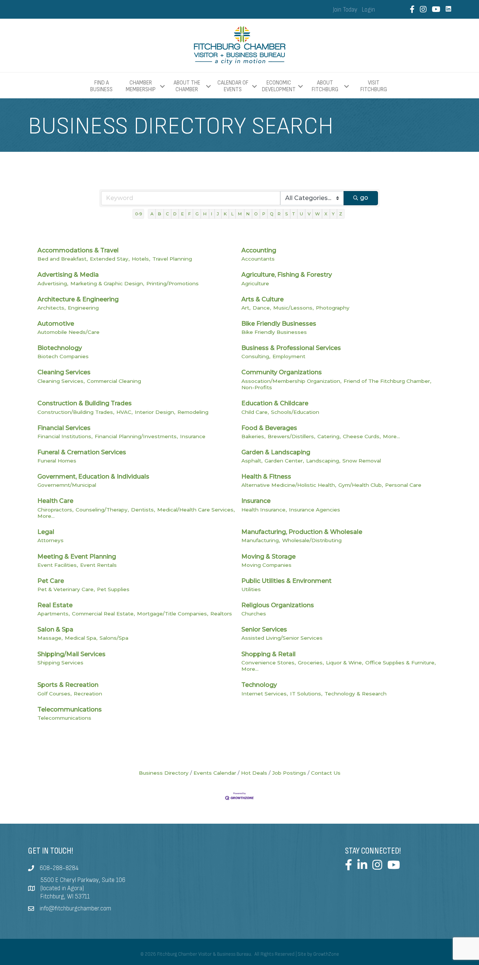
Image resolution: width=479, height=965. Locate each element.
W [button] (317, 213)
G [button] (197, 213)
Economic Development (279, 86)
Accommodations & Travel (78, 250)
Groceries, (311, 663)
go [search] (364, 197)
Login (368, 9)
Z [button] (340, 213)
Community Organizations (281, 372)
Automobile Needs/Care (68, 332)
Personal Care (403, 485)
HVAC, (124, 412)
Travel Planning (172, 259)
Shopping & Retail (268, 654)
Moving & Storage (268, 556)
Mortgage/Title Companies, (172, 614)
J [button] (218, 213)
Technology (259, 684)
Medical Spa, (81, 638)
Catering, (329, 436)
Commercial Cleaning (114, 381)
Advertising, (52, 283)
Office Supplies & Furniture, (400, 663)
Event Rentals (98, 565)
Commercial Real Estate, (103, 614)
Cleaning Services (64, 372)
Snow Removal (361, 461)
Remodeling (192, 412)
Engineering (83, 308)
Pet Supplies (113, 589)
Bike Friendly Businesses (278, 323)
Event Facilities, (57, 565)
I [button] (211, 213)
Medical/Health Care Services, (196, 510)
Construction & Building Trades (84, 403)
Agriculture (255, 283)
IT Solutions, (306, 694)
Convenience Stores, (268, 663)
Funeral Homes (56, 461)
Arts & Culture (262, 299)
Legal (45, 531)
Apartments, (53, 614)
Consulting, (255, 356)
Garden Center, (284, 461)
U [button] (301, 213)
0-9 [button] (138, 213)
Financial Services (64, 427)
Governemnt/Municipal (66, 485)
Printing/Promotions (172, 283)
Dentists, (143, 510)
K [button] (225, 213)
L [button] (232, 213)
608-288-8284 (59, 868)
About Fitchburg (325, 86)
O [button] (255, 213)
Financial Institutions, (64, 436)
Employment (288, 356)
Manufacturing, (260, 540)
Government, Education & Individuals (93, 476)
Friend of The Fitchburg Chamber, (387, 381)
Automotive (55, 323)
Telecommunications (69, 709)
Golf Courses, (54, 694)
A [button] (151, 213)
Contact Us (326, 773)
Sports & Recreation (67, 684)
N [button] (248, 213)
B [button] (159, 213)
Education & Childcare (274, 403)
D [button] (174, 213)
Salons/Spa (114, 638)
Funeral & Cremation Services (81, 452)
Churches (253, 614)
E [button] (182, 213)
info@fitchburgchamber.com (75, 908)
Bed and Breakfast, (62, 259)
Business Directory (164, 773)
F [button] (189, 213)
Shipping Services (60, 663)
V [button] (309, 213)
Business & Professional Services (291, 347)
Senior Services (264, 629)
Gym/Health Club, (360, 485)
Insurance (192, 436)
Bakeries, (253, 436)
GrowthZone (326, 954)
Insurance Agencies (314, 510)
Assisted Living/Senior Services (282, 638)
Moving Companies (266, 565)
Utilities (251, 589)
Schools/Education (295, 412)
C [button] (167, 213)
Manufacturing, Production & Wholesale (301, 531)
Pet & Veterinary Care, (66, 589)
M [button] (240, 213)
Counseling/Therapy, (102, 510)
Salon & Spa (55, 629)
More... (391, 436)
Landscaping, (323, 461)
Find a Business (101, 86)
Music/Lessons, (293, 308)
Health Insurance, (264, 510)
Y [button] (333, 213)
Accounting (258, 250)
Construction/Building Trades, (75, 412)
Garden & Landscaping (275, 452)
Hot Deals (254, 773)
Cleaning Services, (61, 381)
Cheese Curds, (362, 436)
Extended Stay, (109, 259)
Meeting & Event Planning (76, 556)
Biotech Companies (63, 356)
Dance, (262, 308)
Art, (245, 308)
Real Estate (55, 605)
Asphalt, (251, 461)
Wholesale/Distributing (312, 540)
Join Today (345, 9)
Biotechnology (59, 347)
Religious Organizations (277, 605)
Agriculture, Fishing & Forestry (286, 274)
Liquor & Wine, (344, 663)
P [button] (263, 213)
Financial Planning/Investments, (136, 436)
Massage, (49, 638)
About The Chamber (187, 86)
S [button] (286, 213)
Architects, (51, 308)
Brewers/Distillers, (291, 436)
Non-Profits (256, 387)
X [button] (325, 213)
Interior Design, (155, 412)
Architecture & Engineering (78, 299)
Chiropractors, (55, 510)
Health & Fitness (266, 476)
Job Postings (289, 773)
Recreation (88, 694)
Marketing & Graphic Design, (107, 283)
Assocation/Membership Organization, (291, 381)
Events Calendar (214, 773)
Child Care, (255, 412)
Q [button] (271, 213)
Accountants (258, 259)
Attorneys (50, 540)
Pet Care (50, 580)
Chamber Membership (141, 86)
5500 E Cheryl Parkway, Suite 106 (82, 880)
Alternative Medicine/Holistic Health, (288, 485)
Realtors (221, 614)
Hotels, (141, 259)
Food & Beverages (269, 427)
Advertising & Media (68, 274)
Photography (333, 308)
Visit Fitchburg (373, 86)
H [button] (205, 213)
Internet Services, (264, 694)
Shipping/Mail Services (71, 654)
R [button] (279, 213)
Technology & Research (355, 694)
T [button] (293, 213)
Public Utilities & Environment (286, 580)
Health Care (55, 500)
